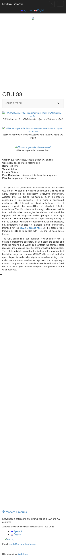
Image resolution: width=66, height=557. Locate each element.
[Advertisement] (33, 54)
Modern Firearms (12, 4)
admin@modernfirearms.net (22, 544)
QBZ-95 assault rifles (30, 227)
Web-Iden (23, 553)
